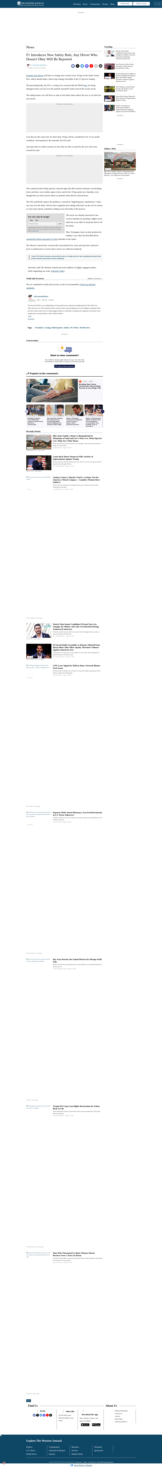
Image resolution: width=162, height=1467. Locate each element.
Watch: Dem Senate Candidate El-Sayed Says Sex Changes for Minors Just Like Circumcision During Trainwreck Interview (125, 55)
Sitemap (85, 1462)
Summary (32, 300)
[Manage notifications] (4, 1462)
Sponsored (98, 1450)
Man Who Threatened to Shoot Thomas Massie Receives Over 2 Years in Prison (74, 1254)
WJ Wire (74, 327)
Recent (44, 300)
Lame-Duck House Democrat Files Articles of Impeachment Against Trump (126, 98)
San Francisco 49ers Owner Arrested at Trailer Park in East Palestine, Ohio (125, 66)
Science (75, 1450)
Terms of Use (35, 230)
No (36, 220)
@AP (29, 316)
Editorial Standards (121, 1411)
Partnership (119, 1419)
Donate (105, 4)
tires (85, 85)
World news (85, 327)
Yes (31, 220)
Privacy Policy (79, 1462)
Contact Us (118, 1413)
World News (31, 1454)
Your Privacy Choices (83, 1465)
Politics (29, 1447)
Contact (51, 300)
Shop (112, 4)
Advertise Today (57, 271)
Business (75, 1447)
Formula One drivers (35, 75)
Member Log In (141, 4)
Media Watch (77, 1454)
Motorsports (57, 327)
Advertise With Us (121, 1422)
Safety (66, 327)
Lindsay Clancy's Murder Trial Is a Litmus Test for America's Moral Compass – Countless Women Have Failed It (76, 479)
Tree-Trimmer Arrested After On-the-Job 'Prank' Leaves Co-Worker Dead (125, 89)
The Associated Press (41, 296)
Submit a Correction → (95, 278)
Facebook (31, 319)
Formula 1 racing (42, 327)
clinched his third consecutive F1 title (42, 239)
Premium (77, 4)
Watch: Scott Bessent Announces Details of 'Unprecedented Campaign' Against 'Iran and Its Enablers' (126, 108)
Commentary (95, 4)
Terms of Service (92, 1462)
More (39, 300)
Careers (117, 1416)
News (85, 4)
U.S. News (30, 1450)
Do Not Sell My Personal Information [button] (105, 1462)
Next (28, 1400)
